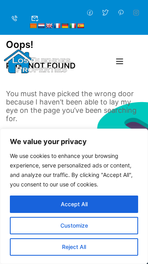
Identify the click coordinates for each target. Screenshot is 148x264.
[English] (48, 26)
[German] (64, 26)
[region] (74, 196)
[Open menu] (120, 61)
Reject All (74, 246)
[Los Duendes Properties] (37, 60)
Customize (74, 225)
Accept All (74, 204)
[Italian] (72, 26)
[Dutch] (41, 26)
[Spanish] (80, 26)
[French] (56, 26)
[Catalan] (33, 26)
